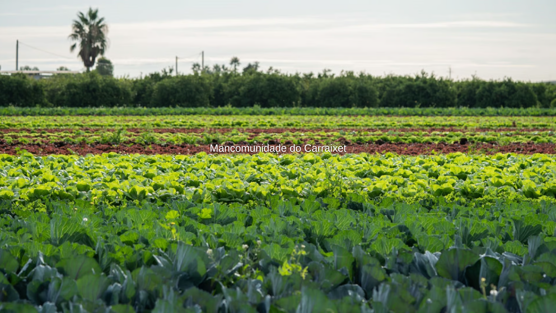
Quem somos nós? (300, 310)
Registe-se (291, 114)
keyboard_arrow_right (502, 163)
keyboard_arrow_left (54, 163)
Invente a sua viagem (278, 106)
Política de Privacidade (278, 310)
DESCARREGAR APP (269, 114)
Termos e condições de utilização (250, 310)
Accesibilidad (317, 310)
